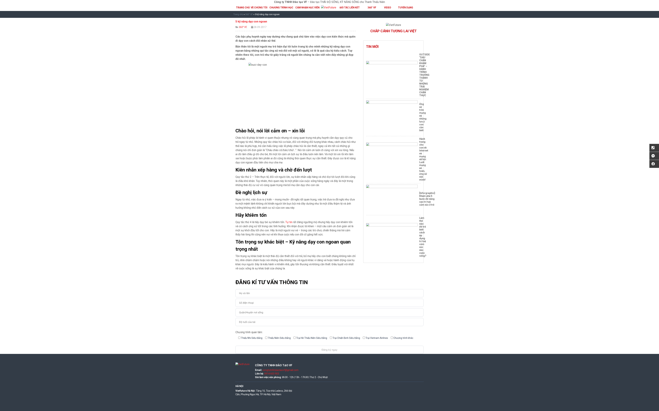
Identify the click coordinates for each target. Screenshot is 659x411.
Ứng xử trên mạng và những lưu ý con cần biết (422, 117)
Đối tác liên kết (350, 7)
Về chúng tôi (259, 7)
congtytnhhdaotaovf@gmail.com (280, 370)
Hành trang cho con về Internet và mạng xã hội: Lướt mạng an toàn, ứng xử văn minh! (423, 159)
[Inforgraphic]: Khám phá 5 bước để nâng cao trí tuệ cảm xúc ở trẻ (427, 199)
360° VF (372, 7)
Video (387, 7)
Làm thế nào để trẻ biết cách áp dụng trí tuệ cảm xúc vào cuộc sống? (422, 237)
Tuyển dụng (405, 7)
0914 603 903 (271, 373)
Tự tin (289, 222)
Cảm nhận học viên (307, 7)
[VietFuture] (328, 7)
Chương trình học (281, 7)
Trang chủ (243, 7)
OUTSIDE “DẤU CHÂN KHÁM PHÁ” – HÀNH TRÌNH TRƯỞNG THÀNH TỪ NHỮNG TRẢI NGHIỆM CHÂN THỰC (424, 75)
